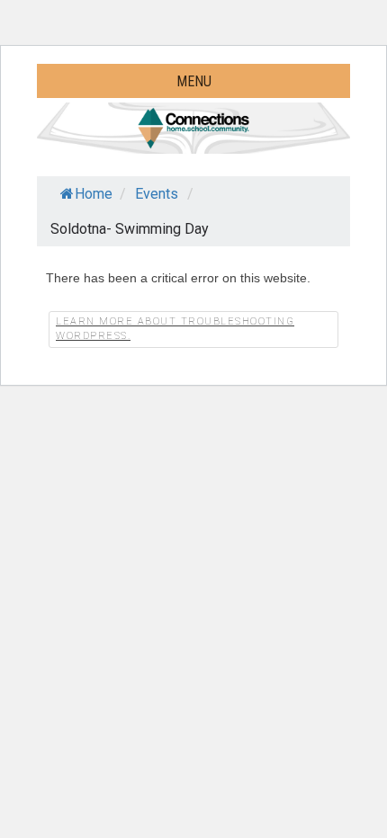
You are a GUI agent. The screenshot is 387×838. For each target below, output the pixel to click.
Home (93, 193)
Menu (194, 81)
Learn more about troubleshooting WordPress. (175, 329)
